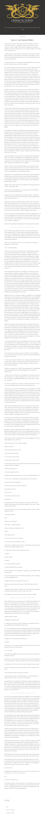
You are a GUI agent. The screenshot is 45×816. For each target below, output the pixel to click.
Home (7, 806)
